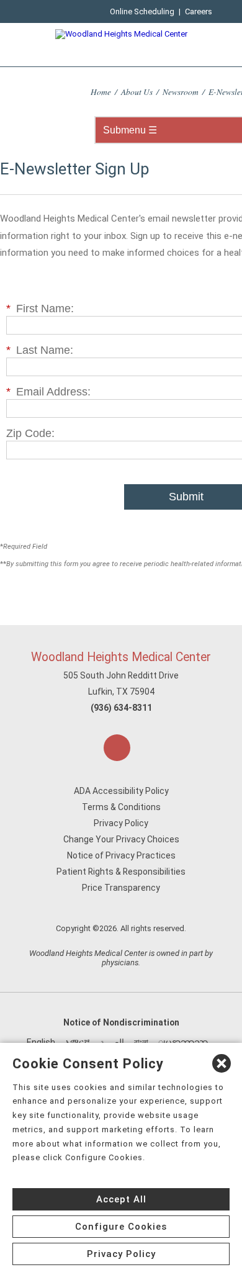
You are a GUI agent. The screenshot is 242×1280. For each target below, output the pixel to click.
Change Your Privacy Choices (121, 839)
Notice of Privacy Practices (121, 855)
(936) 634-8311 (121, 708)
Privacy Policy (121, 823)
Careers (198, 11)
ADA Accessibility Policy (121, 791)
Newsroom (181, 91)
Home (101, 91)
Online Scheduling (142, 11)
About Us (137, 91)
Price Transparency (121, 888)
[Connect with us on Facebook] (117, 747)
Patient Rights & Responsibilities (121, 872)
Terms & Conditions (121, 807)
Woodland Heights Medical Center (121, 657)
